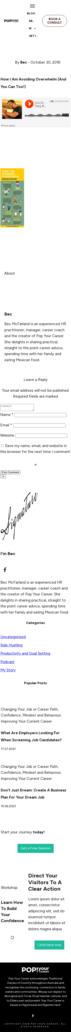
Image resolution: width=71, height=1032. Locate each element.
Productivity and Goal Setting (25, 653)
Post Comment (10, 472)
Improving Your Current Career (26, 721)
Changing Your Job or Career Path (29, 709)
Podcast (7, 662)
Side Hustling (11, 645)
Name (6, 414)
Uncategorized (13, 637)
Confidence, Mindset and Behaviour (31, 715)
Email (6, 425)
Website (7, 435)
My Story (8, 670)
